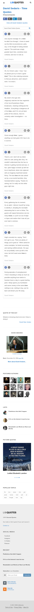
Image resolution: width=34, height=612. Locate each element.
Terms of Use (9, 607)
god (24, 492)
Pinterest (6, 543)
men (17, 497)
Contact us (6, 525)
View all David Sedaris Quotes (17, 23)
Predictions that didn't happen (18, 411)
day (21, 497)
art (26, 495)
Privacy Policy (18, 607)
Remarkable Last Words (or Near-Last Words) (16, 564)
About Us (25, 607)
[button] (30, 2)
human (11, 495)
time (20, 492)
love (9, 492)
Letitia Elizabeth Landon (17, 473)
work (22, 495)
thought (11, 497)
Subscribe (27, 575)
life (5, 492)
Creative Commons (17, 354)
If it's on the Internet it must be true (19, 419)
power (5, 495)
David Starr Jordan (25, 322)
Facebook (7, 536)
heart (5, 497)
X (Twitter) (7, 541)
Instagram (7, 538)
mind (17, 495)
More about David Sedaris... (17, 361)
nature (14, 492)
